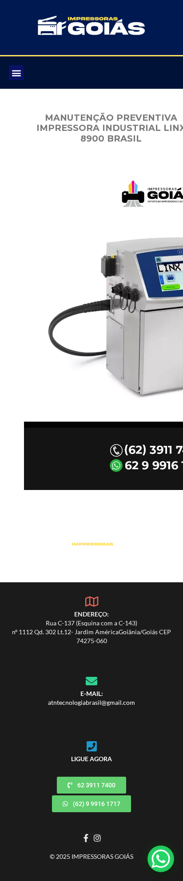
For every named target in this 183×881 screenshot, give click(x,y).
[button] (16, 72)
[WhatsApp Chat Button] (160, 858)
